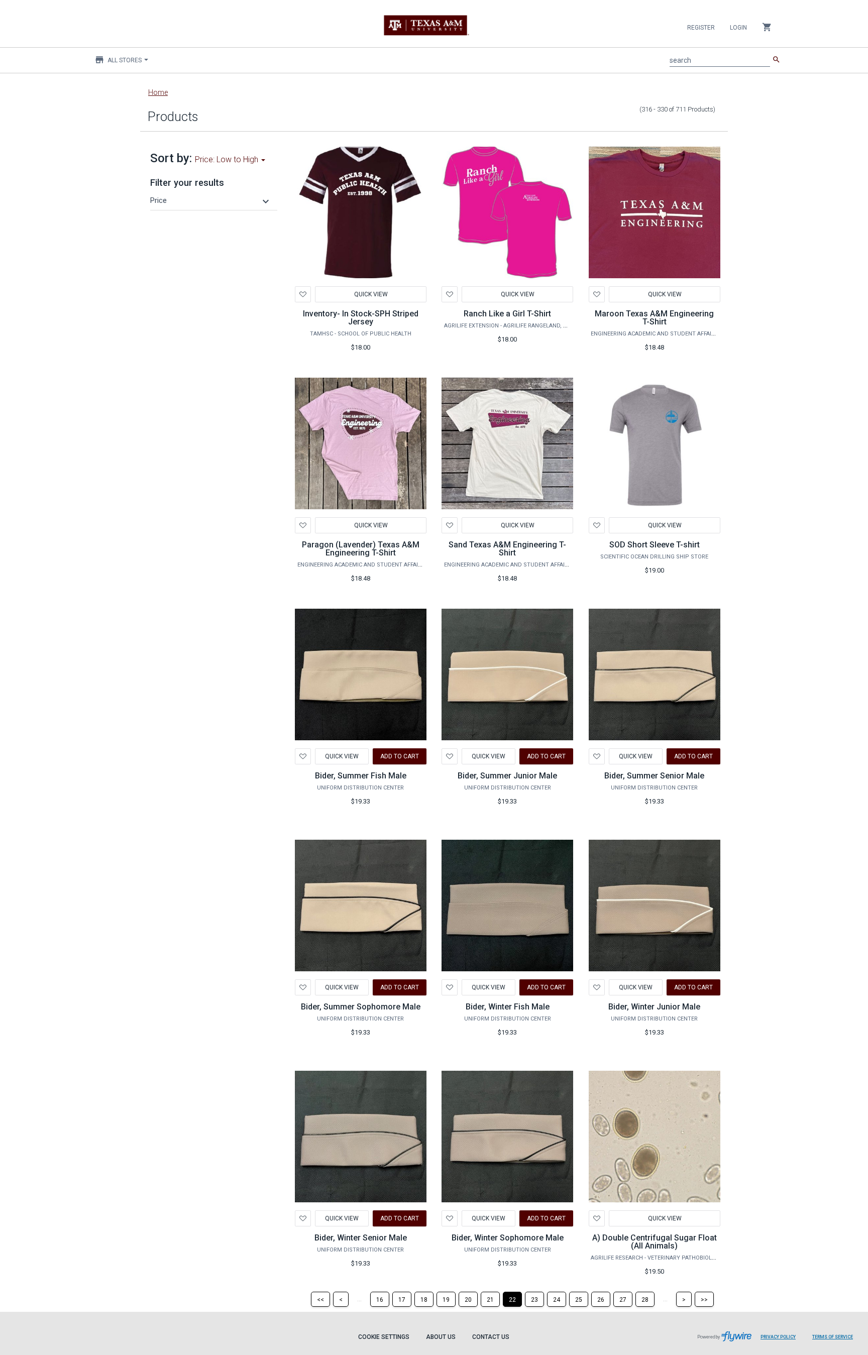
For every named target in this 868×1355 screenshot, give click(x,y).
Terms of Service (832, 1336)
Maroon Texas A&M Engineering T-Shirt (654, 317)
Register (701, 27)
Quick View (370, 294)
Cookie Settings (383, 1336)
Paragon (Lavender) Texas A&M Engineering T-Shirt (360, 548)
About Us (441, 1336)
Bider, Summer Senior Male (654, 775)
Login (738, 27)
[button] (211, 200)
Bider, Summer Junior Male (507, 775)
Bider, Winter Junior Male (654, 1006)
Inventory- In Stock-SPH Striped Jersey (360, 317)
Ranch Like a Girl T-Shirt (507, 313)
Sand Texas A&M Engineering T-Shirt (507, 548)
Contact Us (490, 1336)
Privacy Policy (778, 1336)
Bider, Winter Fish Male (508, 1006)
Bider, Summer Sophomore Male (360, 1006)
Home (158, 92)
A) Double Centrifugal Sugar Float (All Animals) (654, 1242)
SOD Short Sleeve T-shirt (654, 544)
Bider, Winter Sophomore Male (508, 1238)
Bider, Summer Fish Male (360, 775)
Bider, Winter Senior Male (360, 1238)
